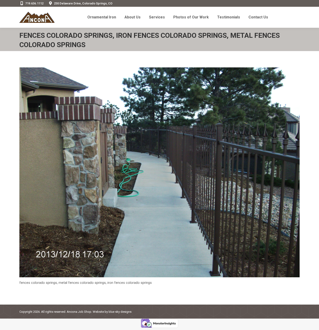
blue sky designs (120, 311)
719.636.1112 (34, 3)
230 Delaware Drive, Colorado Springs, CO (83, 3)
